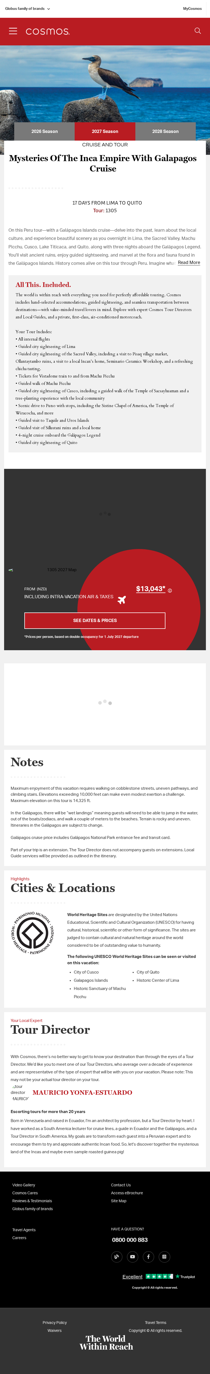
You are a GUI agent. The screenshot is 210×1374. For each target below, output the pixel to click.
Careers (19, 1238)
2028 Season (165, 131)
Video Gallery (23, 1185)
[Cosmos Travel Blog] (116, 1257)
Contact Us (121, 1185)
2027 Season (105, 131)
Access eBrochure (127, 1193)
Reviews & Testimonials (32, 1201)
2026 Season (44, 131)
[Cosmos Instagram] (164, 1257)
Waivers (55, 1331)
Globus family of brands (25, 9)
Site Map (118, 1201)
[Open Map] (59, 570)
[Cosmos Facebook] (148, 1257)
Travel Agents (24, 1230)
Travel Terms (155, 1323)
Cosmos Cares (25, 1193)
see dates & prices (95, 620)
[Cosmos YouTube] (132, 1257)
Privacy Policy (55, 1323)
